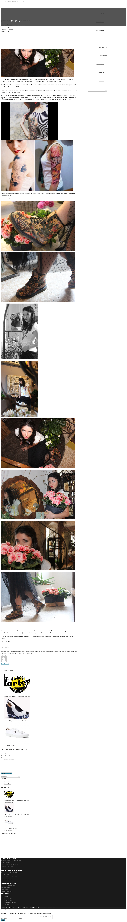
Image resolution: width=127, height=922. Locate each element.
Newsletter (101, 72)
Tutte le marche (99, 30)
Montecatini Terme (63, 651)
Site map (6, 904)
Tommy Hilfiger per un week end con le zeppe (17, 721)
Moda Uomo (103, 55)
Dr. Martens (27, 651)
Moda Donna (103, 47)
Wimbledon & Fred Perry (11, 745)
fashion (36, 651)
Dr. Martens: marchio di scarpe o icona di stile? (17, 696)
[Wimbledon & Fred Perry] (17, 743)
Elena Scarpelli (6, 27)
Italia (48, 651)
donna (22, 651)
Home (102, 13)
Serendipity (28, 653)
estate (32, 651)
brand (10, 651)
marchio (52, 651)
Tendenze (101, 39)
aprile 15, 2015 (9, 29)
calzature (14, 651)
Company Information (10, 902)
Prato (11, 653)
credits (58, 908)
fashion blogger (42, 651)
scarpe (15, 653)
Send (2, 920)
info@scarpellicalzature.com (24, 2)
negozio (70, 651)
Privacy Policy (8, 898)
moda (56, 651)
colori (18, 651)
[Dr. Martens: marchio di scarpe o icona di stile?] (17, 694)
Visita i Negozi (100, 22)
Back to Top (4, 655)
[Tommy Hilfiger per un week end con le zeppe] (17, 719)
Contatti (101, 81)
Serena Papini (21, 653)
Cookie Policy (8, 900)
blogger (6, 651)
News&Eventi (100, 64)
